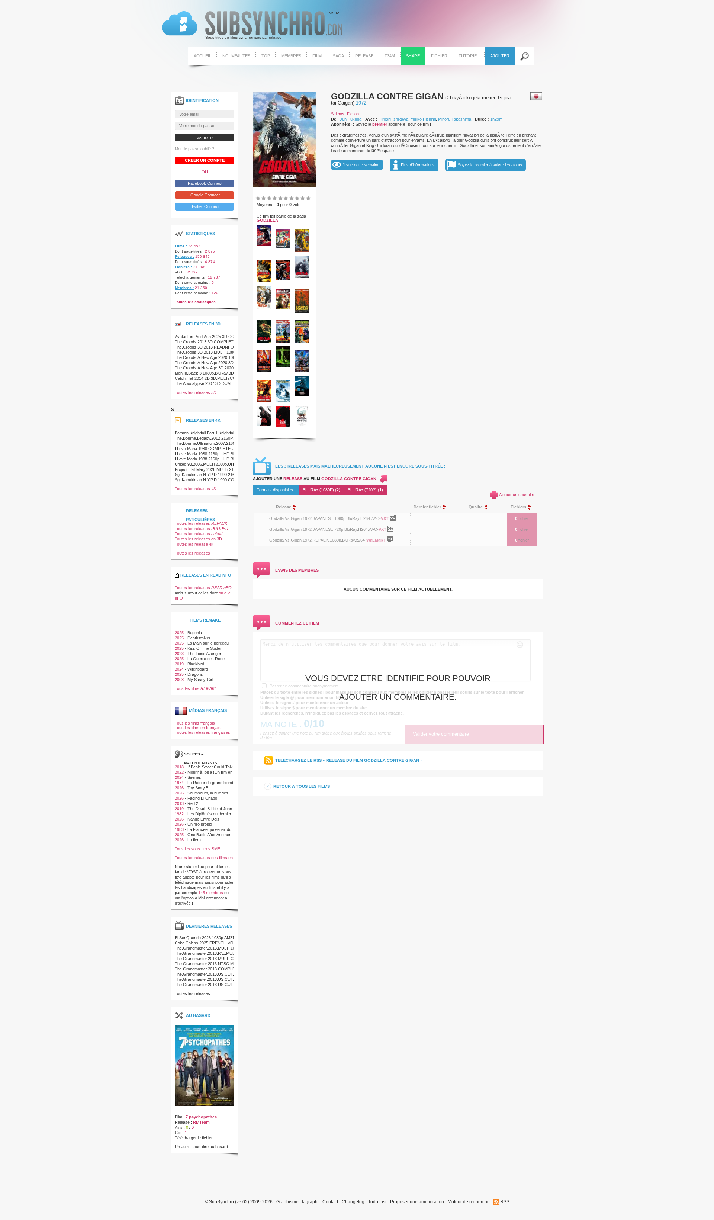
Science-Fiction (345, 114)
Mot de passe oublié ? (194, 149)
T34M (390, 56)
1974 (179, 782)
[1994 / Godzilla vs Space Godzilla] (302, 341)
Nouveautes (236, 56)
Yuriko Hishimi (423, 119)
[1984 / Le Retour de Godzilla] (302, 311)
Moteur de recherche (469, 1202)
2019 (179, 664)
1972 (361, 103)
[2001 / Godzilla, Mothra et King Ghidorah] (264, 400)
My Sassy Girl (200, 679)
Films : (181, 246)
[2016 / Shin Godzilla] (264, 424)
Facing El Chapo (202, 798)
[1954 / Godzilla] (264, 245)
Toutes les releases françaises (202, 732)
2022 (179, 772)
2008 (179, 679)
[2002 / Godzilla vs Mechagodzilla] (283, 400)
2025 (179, 632)
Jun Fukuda (350, 119)
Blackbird (195, 664)
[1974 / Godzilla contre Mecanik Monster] (283, 308)
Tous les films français (195, 723)
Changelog (353, 1202)
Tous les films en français (198, 727)
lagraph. (310, 1202)
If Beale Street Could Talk (210, 767)
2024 (179, 669)
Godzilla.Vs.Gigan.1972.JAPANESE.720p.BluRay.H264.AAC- (324, 529)
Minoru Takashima (454, 119)
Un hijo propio (199, 824)
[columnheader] (337, 507)
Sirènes (194, 777)
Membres (291, 56)
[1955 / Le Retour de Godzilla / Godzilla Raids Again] (283, 247)
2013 (179, 803)
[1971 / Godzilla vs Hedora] (302, 276)
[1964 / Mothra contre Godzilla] (283, 278)
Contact (330, 1202)
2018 (179, 767)
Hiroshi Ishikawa (393, 119)
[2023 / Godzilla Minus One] (302, 424)
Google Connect (204, 195)
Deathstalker (198, 638)
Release (364, 56)
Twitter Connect (204, 206)
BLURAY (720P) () (365, 490)
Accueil (202, 56)
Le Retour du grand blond (210, 782)
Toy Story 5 (197, 788)
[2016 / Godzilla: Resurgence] (283, 425)
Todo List (377, 1202)
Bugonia (194, 632)
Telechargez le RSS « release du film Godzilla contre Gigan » (348, 760)
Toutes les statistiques (195, 302)
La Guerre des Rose (206, 658)
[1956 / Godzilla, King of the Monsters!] (302, 250)
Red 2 (192, 803)
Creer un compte (205, 160)
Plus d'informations (418, 165)
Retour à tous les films (301, 786)
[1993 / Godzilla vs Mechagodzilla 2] (283, 341)
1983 (179, 829)
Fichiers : (183, 267)
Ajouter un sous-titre (517, 494)
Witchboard (197, 669)
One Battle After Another (209, 834)
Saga (338, 56)
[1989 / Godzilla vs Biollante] (264, 341)
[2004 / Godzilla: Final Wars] (302, 394)
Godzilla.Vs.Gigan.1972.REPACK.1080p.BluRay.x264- (317, 540)
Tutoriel (469, 56)
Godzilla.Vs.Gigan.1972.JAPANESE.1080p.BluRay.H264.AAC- (325, 518)
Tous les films (196, 688)
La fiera (194, 840)
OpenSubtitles (395, 519)
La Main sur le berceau (208, 643)
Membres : (184, 288)
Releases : (184, 256)
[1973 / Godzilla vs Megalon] (264, 307)
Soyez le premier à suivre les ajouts (490, 165)
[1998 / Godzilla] (283, 366)
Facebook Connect (204, 183)
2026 (179, 788)
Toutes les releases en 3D (198, 539)
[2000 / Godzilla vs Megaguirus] (302, 371)
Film (317, 56)
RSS (504, 1201)
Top (265, 56)
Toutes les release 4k (194, 544)
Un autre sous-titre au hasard (201, 1146)
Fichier (439, 56)
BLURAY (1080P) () (321, 490)
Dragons (195, 674)
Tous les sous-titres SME (197, 849)
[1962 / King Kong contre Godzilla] (264, 280)
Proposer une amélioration (417, 1202)
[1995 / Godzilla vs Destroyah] (264, 371)
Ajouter (499, 56)
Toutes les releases (195, 392)
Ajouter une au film (314, 478)
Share (413, 56)
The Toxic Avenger (204, 653)
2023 (179, 653)
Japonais (536, 96)
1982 (179, 814)
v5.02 (250, 25)
